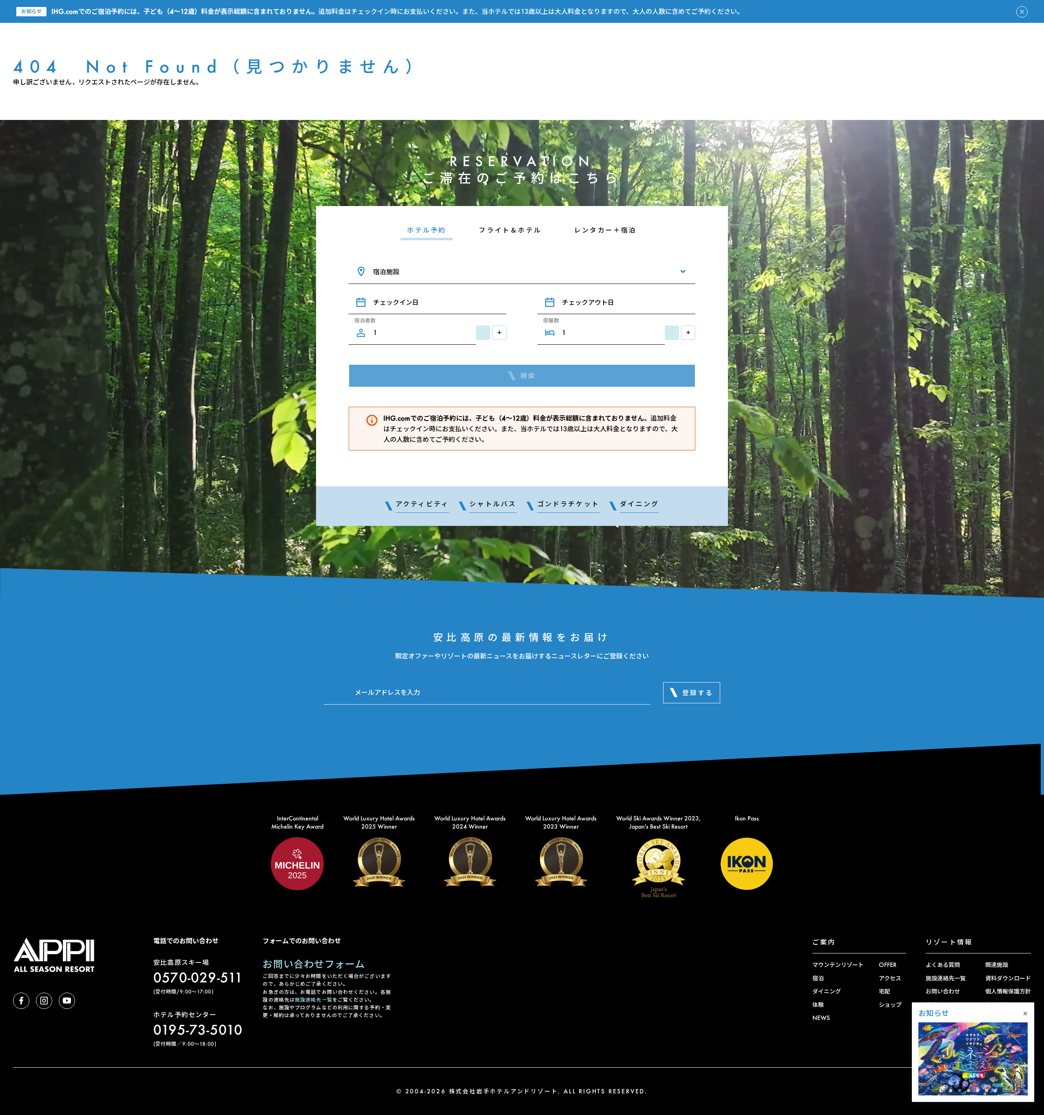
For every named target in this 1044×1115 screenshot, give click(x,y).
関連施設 (996, 965)
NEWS (821, 1018)
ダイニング (826, 991)
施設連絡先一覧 (313, 1000)
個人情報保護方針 (1008, 991)
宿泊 (818, 978)
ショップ (890, 1005)
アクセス (890, 978)
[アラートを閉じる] (1022, 12)
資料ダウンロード (1008, 978)
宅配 (884, 991)
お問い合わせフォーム (314, 964)
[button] (950, 1090)
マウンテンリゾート (838, 965)
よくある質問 (943, 965)
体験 (818, 1005)
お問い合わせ (943, 991)
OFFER (887, 965)
